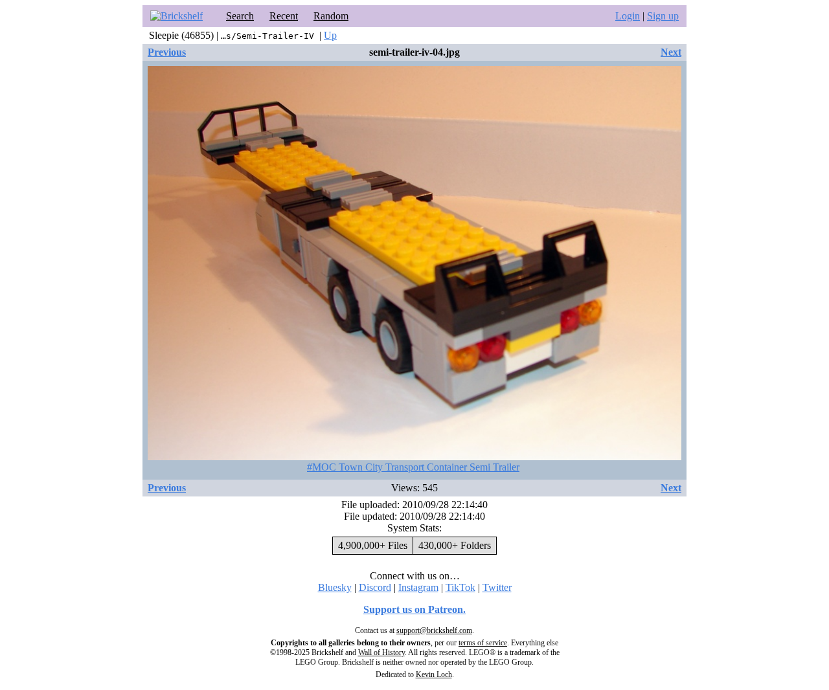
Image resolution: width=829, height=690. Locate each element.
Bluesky (335, 587)
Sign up (663, 15)
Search (240, 15)
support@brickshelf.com (434, 630)
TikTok (460, 587)
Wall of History (381, 652)
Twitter (497, 587)
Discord (375, 587)
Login (627, 15)
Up (330, 35)
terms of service (483, 642)
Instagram (418, 587)
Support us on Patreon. (414, 609)
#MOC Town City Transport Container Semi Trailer (413, 467)
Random (330, 15)
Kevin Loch (434, 674)
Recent (283, 15)
